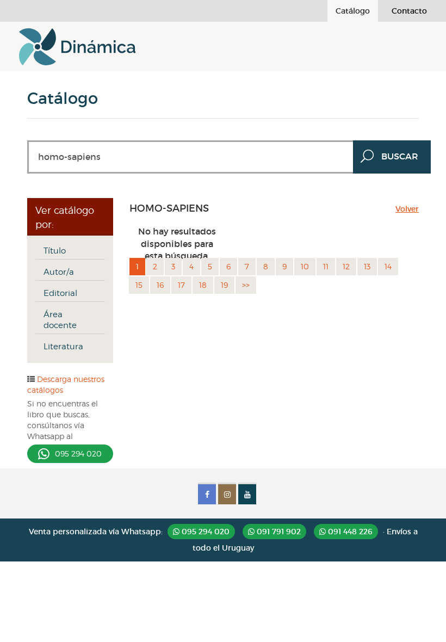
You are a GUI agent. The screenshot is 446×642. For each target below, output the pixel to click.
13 (367, 266)
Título (55, 251)
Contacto (409, 11)
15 (139, 284)
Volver (407, 209)
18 (203, 284)
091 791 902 (278, 531)
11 (326, 266)
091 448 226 (349, 531)
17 (181, 284)
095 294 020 (78, 453)
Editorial (60, 293)
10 (305, 266)
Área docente (60, 320)
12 (346, 266)
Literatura (63, 346)
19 (224, 284)
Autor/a (59, 272)
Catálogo (353, 11)
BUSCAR (399, 156)
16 (160, 284)
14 (388, 266)
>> (246, 284)
